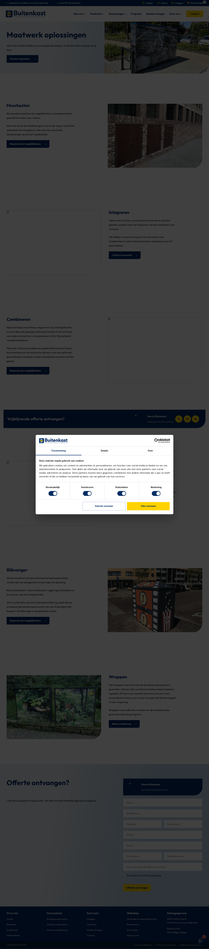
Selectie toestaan (104, 506)
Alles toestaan (148, 506)
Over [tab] (150, 450)
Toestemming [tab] (58, 450)
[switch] (87, 493)
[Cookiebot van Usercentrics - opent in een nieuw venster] (156, 440)
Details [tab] (104, 450)
